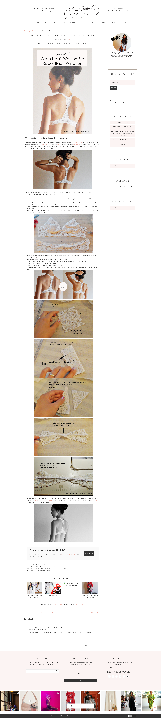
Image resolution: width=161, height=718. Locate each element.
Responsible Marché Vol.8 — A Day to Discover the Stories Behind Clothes (122, 133)
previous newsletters (68, 554)
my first (59, 144)
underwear (58, 604)
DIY (53, 604)
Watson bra (78, 142)
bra (76, 604)
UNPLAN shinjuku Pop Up (122, 122)
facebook (51, 500)
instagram (37, 500)
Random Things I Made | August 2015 (41, 612)
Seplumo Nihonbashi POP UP (122, 139)
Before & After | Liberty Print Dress (90, 596)
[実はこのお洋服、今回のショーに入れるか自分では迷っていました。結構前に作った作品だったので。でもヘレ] (151, 701)
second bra (77, 144)
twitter (44, 500)
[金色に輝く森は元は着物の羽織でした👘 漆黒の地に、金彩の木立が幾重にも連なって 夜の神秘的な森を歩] (50, 701)
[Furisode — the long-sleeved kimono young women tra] (70, 701)
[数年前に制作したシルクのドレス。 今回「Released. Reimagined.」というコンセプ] (131, 701)
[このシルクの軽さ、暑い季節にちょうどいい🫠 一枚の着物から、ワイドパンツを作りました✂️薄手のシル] (110, 701)
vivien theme (111, 716)
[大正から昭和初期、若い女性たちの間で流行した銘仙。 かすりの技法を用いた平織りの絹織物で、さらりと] (9, 701)
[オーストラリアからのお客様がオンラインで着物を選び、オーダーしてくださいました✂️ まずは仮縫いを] (90, 701)
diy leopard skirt (71, 585)
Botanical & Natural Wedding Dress (89, 612)
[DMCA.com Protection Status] (132, 716)
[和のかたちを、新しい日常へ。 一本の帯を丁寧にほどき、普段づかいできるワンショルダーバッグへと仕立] (30, 701)
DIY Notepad (53, 595)
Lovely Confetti (122, 716)
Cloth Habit (44, 144)
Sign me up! (89, 553)
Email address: (114, 79)
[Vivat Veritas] (25, 31)
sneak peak (94, 500)
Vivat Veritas (80, 12)
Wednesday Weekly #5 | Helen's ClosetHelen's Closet (45, 627)
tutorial (81, 604)
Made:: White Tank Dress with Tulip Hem (34, 596)
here (111, 103)
